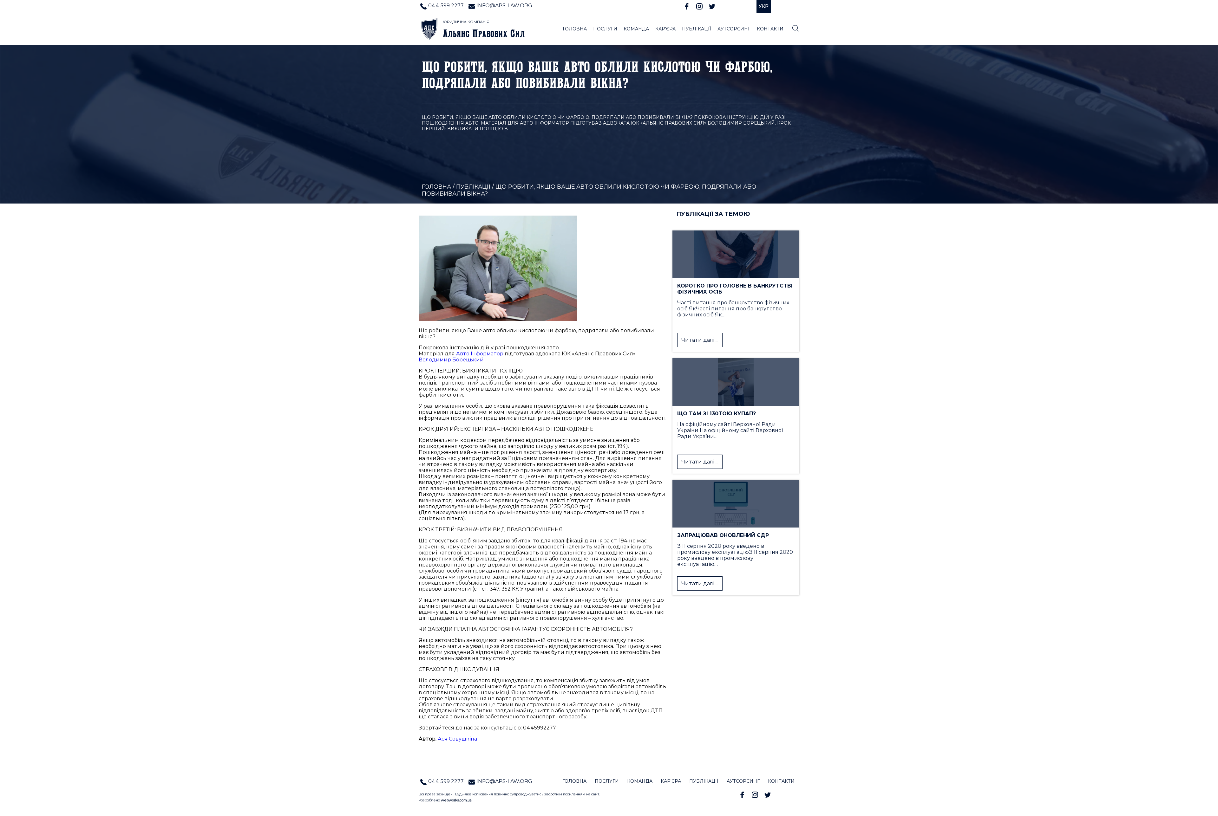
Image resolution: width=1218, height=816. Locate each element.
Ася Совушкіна (457, 739)
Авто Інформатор (479, 354)
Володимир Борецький (451, 360)
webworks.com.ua (456, 800)
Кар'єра (671, 781)
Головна (436, 186)
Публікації (473, 186)
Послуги (605, 29)
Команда (639, 781)
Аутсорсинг (743, 781)
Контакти (781, 781)
